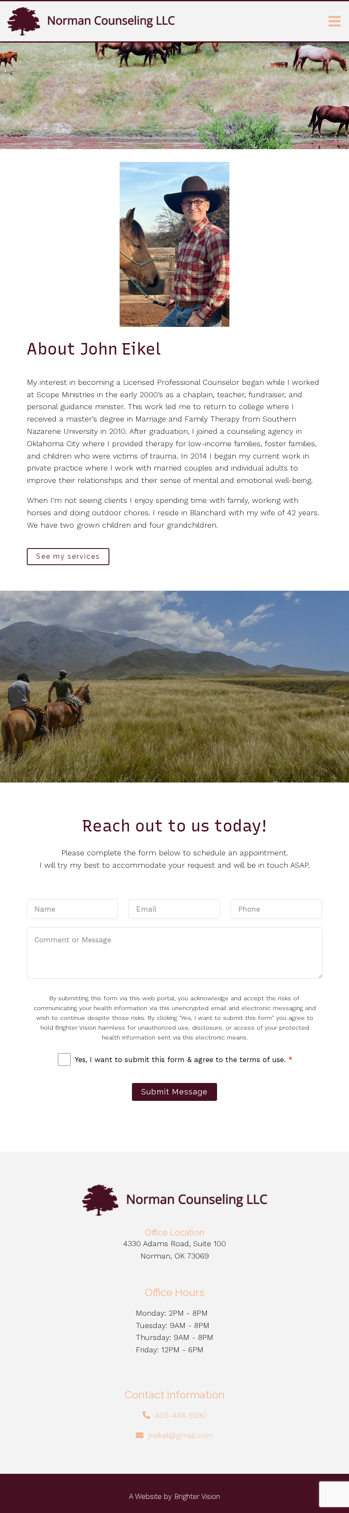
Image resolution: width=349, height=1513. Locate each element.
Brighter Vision (197, 1496)
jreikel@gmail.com (181, 1435)
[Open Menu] (334, 21)
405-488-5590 (180, 1415)
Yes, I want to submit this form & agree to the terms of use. (183, 1059)
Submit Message (174, 1091)
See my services (68, 556)
